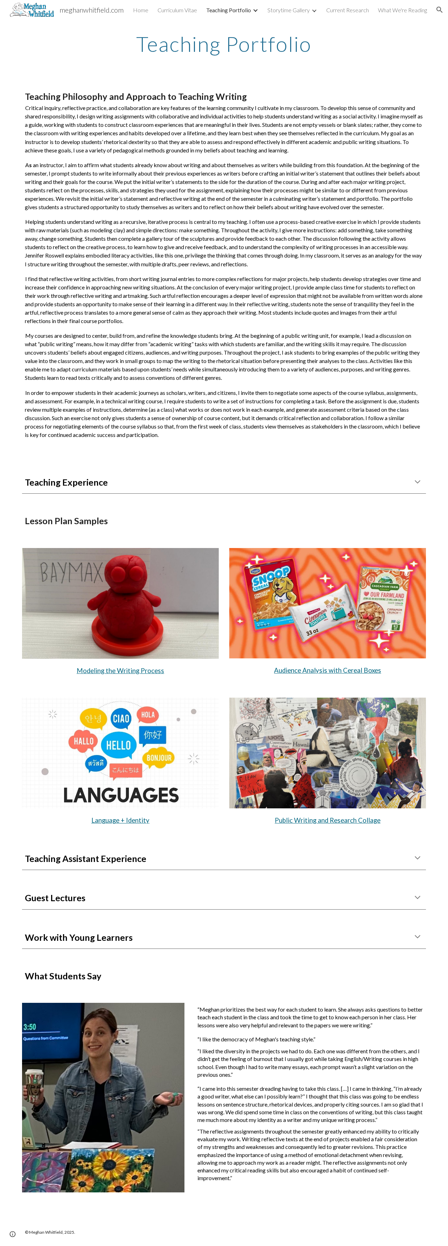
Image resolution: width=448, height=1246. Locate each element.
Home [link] (140, 10)
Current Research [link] (347, 10)
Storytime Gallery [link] (288, 10)
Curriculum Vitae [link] (177, 10)
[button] (439, 9)
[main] (224, 43)
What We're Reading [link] (402, 10)
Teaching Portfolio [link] (228, 10)
